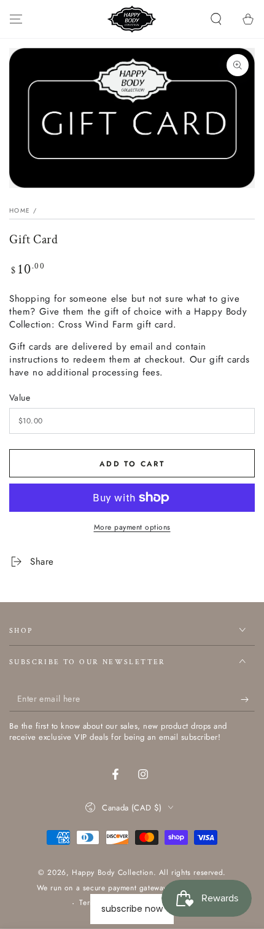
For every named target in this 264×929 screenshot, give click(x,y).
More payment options (132, 527)
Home (19, 210)
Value (19, 397)
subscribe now (132, 909)
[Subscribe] (248, 699)
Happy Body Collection (112, 872)
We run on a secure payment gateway (102, 888)
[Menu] (16, 19)
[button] (216, 19)
